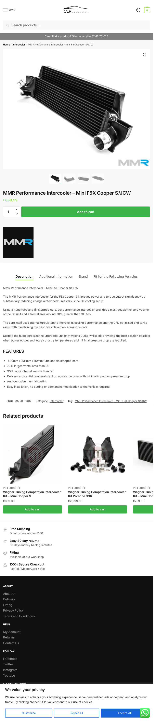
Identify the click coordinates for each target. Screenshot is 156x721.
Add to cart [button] (32, 509)
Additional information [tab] (56, 276)
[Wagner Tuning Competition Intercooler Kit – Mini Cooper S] (32, 454)
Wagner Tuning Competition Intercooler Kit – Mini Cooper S (32, 494)
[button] (144, 55)
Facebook (10, 659)
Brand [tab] (83, 276)
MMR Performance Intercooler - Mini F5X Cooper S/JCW (111, 401)
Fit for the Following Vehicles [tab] (115, 276)
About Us (9, 594)
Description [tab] (24, 276)
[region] (76, 702)
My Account (12, 632)
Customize (29, 713)
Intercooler (19, 44)
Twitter (8, 664)
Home (6, 44)
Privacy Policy (13, 610)
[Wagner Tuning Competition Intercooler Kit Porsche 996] (97, 454)
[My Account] (138, 10)
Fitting (7, 605)
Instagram (10, 670)
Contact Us (11, 643)
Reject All (76, 713)
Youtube (9, 675)
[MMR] (18, 243)
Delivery (9, 599)
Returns (8, 637)
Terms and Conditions (19, 616)
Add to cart (85, 212)
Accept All (124, 713)
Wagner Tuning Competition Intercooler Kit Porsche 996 (97, 494)
